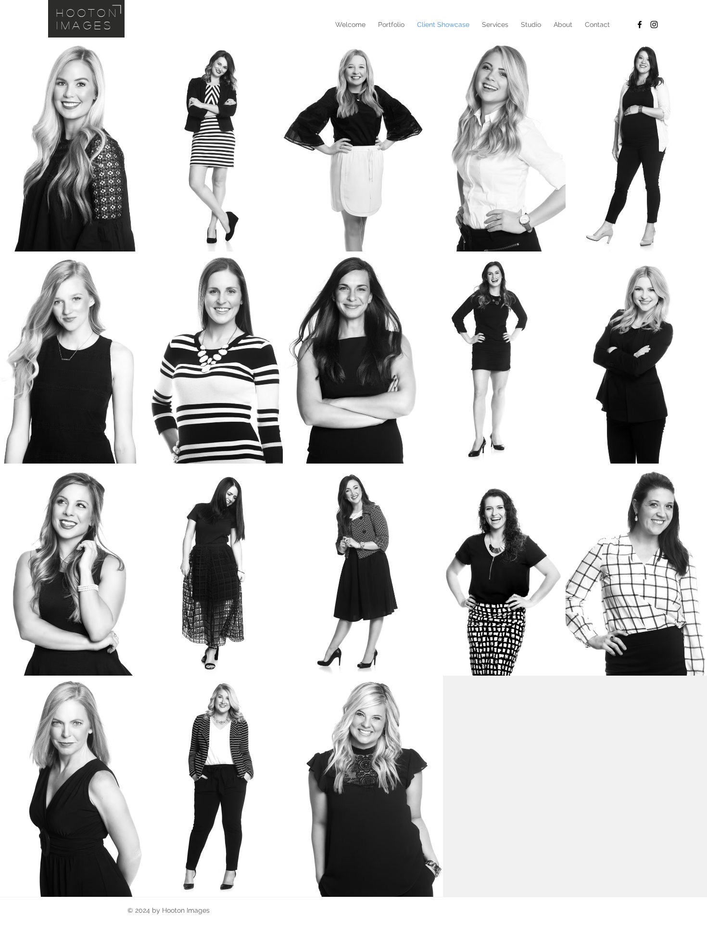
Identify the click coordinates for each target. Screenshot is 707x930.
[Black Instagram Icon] (654, 24)
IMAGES (85, 25)
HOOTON (87, 12)
